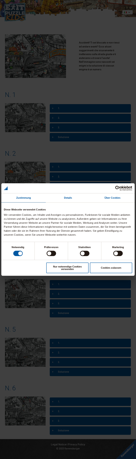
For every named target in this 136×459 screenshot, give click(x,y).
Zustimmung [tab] (23, 197)
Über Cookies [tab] (112, 197)
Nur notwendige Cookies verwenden (67, 267)
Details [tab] (68, 197)
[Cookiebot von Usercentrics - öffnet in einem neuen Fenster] (117, 188)
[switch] (51, 253)
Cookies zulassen (111, 267)
